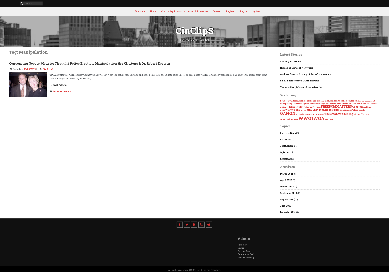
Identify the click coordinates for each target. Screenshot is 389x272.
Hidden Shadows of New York (296, 67)
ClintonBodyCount (335, 100)
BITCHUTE (286, 100)
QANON (288, 113)
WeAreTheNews (289, 119)
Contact (217, 11)
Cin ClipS (48, 69)
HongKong (366, 107)
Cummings (319, 103)
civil (322, 101)
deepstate (331, 103)
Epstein (374, 104)
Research (285, 158)
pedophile (345, 109)
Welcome (140, 11)
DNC (346, 103)
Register (230, 11)
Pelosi (354, 109)
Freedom (316, 107)
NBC (337, 110)
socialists (313, 114)
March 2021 (286, 173)
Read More (58, 85)
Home (153, 11)
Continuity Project (171, 11)
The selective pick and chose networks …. (302, 87)
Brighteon (298, 100)
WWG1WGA (311, 118)
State (321, 114)
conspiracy (286, 103)
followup (308, 107)
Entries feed (244, 251)
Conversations (288, 133)
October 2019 (287, 186)
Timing (357, 114)
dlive (340, 103)
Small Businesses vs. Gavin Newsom (299, 80)
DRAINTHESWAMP (359, 103)
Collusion (360, 101)
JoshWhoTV (287, 109)
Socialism (303, 114)
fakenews (294, 106)
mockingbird (327, 109)
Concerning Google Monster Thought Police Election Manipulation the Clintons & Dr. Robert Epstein (89, 63)
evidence (284, 107)
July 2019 (285, 205)
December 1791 (288, 212)
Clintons (351, 100)
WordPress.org (246, 257)
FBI (301, 107)
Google (356, 106)
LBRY (297, 109)
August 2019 (286, 199)
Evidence (285, 139)
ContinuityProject (303, 103)
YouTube (329, 119)
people (362, 110)
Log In (243, 11)
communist (370, 101)
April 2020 (286, 180)
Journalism (286, 145)
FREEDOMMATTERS (336, 106)
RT (297, 114)
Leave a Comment (62, 91)
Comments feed (246, 254)
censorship (310, 100)
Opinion (284, 152)
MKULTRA (312, 109)
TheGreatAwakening (338, 114)
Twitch (365, 114)
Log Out (256, 11)
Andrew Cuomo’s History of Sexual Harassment (306, 74)
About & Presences (198, 11)
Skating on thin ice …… (292, 61)
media (303, 110)
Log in (241, 247)
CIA (318, 101)
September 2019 (288, 193)
